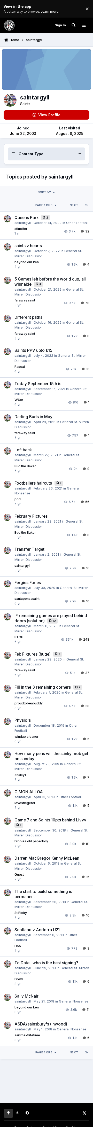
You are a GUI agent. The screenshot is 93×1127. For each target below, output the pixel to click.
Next (74, 205)
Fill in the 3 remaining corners (43, 687)
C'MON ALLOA (28, 791)
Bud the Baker (25, 466)
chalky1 (20, 775)
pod (17, 499)
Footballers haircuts (33, 483)
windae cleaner (26, 737)
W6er (18, 400)
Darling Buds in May (33, 416)
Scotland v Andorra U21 (37, 929)
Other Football (77, 223)
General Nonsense (73, 1001)
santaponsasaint (27, 599)
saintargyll (22, 223)
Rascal (19, 367)
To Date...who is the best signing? (46, 962)
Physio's (22, 720)
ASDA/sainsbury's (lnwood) (40, 1024)
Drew (18, 979)
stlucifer (20, 229)
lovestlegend (24, 803)
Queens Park (27, 217)
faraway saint (24, 300)
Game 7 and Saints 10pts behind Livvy (50, 820)
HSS (17, 946)
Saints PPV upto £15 (33, 350)
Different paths (28, 317)
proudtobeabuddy (28, 703)
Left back (23, 449)
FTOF (18, 637)
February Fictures (31, 516)
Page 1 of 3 (43, 205)
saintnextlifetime (27, 1035)
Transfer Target (29, 549)
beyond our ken (26, 262)
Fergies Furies (27, 582)
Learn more (10, 8)
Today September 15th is (37, 383)
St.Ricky (20, 913)
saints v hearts (28, 245)
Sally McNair (26, 996)
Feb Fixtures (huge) (33, 654)
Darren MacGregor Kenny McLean (46, 858)
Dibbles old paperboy (31, 841)
